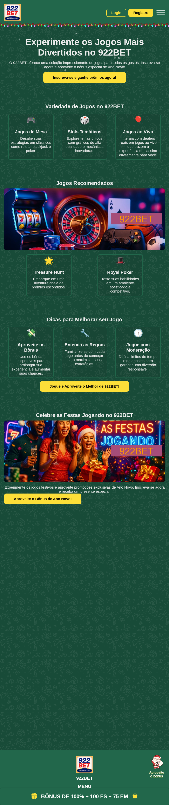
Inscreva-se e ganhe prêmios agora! (84, 78)
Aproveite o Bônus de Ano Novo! (43, 499)
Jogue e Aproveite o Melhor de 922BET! (84, 386)
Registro (140, 13)
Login (116, 13)
